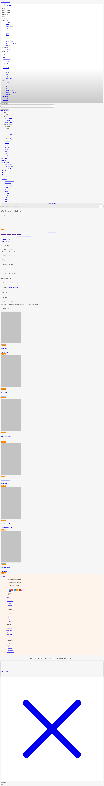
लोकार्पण (8, 23)
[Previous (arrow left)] (1, 784)
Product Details (7, 239)
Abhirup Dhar (4, 484)
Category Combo (9, 120)
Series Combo (8, 123)
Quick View (3, 354)
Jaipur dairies (4, 349)
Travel (6, 145)
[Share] (4, 782)
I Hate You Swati (5, 524)
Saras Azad (3, 396)
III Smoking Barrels (6, 436)
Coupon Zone (7, 131)
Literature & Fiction (9, 135)
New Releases (7, 127)
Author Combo (8, 118)
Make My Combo (8, 125)
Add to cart (3, 229)
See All (6, 155)
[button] (46, 55)
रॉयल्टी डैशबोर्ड (6, 19)
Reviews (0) (6, 241)
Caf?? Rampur (4, 392)
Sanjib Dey (3, 440)
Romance (7, 141)
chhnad (7, 147)
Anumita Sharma (4, 571)
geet (6, 151)
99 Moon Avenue (5, 568)
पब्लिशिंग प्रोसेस (6, 10)
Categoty (6, 133)
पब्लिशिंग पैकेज (6, 12)
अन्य (4, 31)
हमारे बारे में (8, 37)
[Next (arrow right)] (2, 784)
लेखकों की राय (9, 41)
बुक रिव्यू (8, 49)
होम (4, 8)
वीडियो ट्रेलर (9, 29)
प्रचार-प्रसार (5, 51)
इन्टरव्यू (7, 25)
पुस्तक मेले (5, 47)
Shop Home (6, 112)
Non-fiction (8, 137)
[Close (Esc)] (5, 782)
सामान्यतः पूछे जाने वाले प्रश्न (12, 43)
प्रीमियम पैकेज (6, 14)
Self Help (7, 143)
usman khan (3, 216)
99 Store (6, 114)
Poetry (6, 153)
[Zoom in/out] (1, 782)
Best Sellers (6, 129)
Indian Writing (8, 139)
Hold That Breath (5, 480)
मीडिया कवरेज (9, 27)
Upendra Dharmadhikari (6, 527)
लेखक (7, 33)
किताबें (7, 35)
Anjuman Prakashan (5, 2)
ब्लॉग (7, 39)
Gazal (6, 149)
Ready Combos (7, 116)
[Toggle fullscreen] (2, 782)
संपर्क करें (8, 45)
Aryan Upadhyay (4, 352)
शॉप (4, 17)
